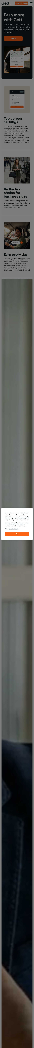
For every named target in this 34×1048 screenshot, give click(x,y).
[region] (17, 524)
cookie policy (13, 529)
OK (17, 534)
